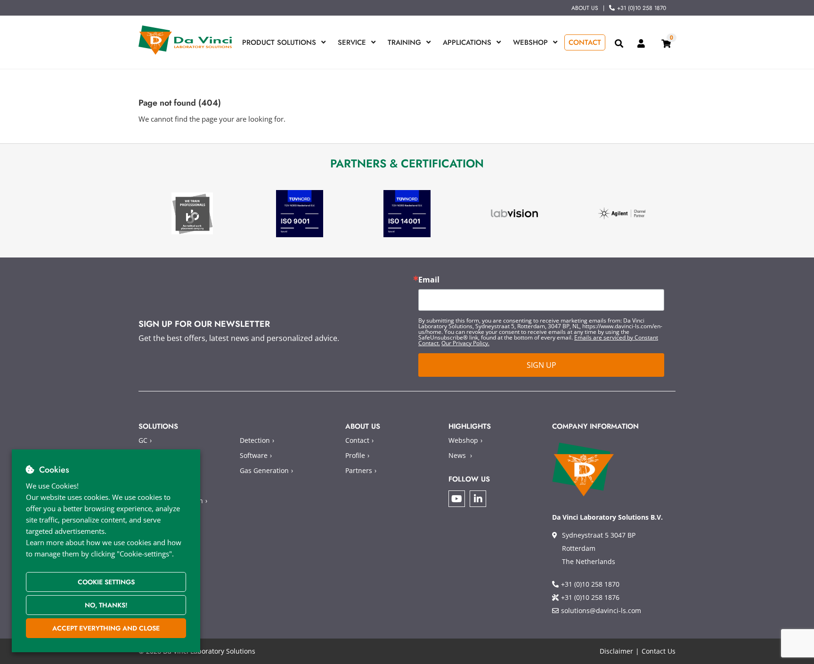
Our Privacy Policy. (465, 343)
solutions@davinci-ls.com (601, 610)
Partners (358, 470)
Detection (255, 440)
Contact (585, 42)
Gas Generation (264, 470)
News (457, 455)
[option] (192, 213)
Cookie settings (106, 582)
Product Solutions (279, 42)
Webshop (530, 42)
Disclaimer (616, 651)
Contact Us (659, 651)
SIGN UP (541, 365)
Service (352, 42)
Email (429, 279)
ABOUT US (584, 8)
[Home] (185, 40)
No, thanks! (106, 605)
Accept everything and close (106, 628)
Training (404, 42)
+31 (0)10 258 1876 (590, 597)
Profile (355, 455)
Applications (467, 42)
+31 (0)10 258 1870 (641, 8)
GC (142, 440)
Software (254, 455)
